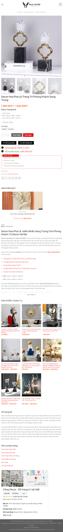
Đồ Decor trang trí (29, 12)
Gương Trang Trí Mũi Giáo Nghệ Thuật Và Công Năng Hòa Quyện (31, 331)
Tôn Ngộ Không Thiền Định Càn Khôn (15, 262)
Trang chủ (19, 12)
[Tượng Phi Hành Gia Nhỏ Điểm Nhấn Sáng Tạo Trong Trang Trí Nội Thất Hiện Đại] (31, 350)
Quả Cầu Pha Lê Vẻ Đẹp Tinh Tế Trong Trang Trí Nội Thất (52, 330)
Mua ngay (28, 135)
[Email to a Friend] (12, 178)
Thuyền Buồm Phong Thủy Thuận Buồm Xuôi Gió (20, 268)
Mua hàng (16, 135)
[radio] (4, 129)
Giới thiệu (4, 462)
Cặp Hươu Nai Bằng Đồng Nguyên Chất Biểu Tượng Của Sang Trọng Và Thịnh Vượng (52, 365)
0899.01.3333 (23, 148)
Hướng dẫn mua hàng (8, 459)
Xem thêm (30, 295)
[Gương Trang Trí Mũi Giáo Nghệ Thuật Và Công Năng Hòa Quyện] (31, 315)
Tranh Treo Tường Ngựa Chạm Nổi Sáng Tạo (22, 214)
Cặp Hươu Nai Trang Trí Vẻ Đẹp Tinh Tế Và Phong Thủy (31, 399)
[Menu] (2, 4)
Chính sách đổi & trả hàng (10, 456)
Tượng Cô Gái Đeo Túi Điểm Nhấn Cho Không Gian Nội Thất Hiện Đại (10, 331)
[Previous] (4, 46)
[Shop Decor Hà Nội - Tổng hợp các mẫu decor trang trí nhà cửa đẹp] (31, 4)
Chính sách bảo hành (8, 449)
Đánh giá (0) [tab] (9, 226)
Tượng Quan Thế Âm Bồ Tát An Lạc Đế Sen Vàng (19, 259)
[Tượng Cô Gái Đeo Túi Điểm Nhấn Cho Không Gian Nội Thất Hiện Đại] (10, 315)
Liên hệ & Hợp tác (7, 466)
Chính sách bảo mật (8, 452)
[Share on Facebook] (6, 178)
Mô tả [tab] (3, 226)
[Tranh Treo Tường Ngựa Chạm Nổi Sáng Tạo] (22, 201)
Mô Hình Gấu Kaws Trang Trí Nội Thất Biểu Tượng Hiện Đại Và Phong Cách (10, 400)
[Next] (58, 46)
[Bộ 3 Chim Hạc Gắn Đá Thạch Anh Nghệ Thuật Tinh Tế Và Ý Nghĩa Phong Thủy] (10, 350)
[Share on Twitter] (9, 178)
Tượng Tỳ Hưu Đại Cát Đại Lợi (13, 272)
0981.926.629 (26, 151)
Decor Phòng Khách (40, 12)
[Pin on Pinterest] (16, 178)
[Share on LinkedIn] (19, 178)
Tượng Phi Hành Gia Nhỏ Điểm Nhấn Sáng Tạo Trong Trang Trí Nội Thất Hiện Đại (31, 365)
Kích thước (4, 126)
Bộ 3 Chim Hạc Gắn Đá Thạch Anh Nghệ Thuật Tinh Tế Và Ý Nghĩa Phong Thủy (9, 365)
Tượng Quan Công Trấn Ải (12, 265)
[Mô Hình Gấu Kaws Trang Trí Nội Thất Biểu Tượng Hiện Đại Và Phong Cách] (10, 384)
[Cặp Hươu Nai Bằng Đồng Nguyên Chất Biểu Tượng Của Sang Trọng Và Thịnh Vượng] (52, 350)
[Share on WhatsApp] (2, 178)
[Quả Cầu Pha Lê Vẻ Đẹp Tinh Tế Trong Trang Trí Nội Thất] (52, 315)
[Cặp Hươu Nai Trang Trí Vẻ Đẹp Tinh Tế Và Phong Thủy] (31, 384)
